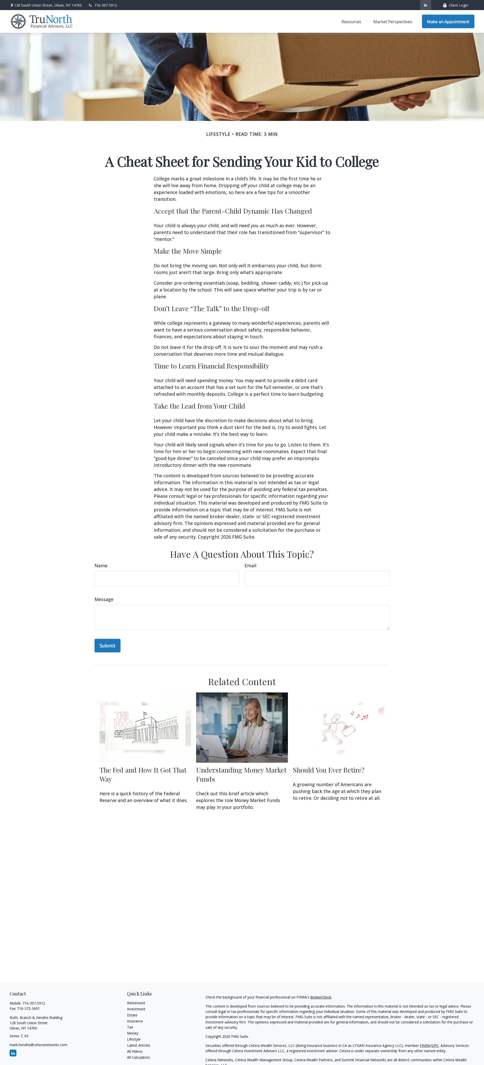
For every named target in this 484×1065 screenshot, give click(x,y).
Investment (136, 1009)
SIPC (435, 1045)
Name (101, 565)
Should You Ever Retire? (329, 769)
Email (250, 565)
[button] (351, 21)
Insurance (135, 1021)
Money (132, 1033)
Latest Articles (138, 1045)
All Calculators (138, 1057)
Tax (130, 1027)
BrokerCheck (320, 997)
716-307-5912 (105, 5)
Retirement (136, 1003)
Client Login (458, 5)
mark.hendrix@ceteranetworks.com (38, 1044)
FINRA (425, 1045)
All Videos (135, 1051)
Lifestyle (134, 1039)
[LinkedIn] (425, 5)
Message (104, 599)
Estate (132, 1015)
